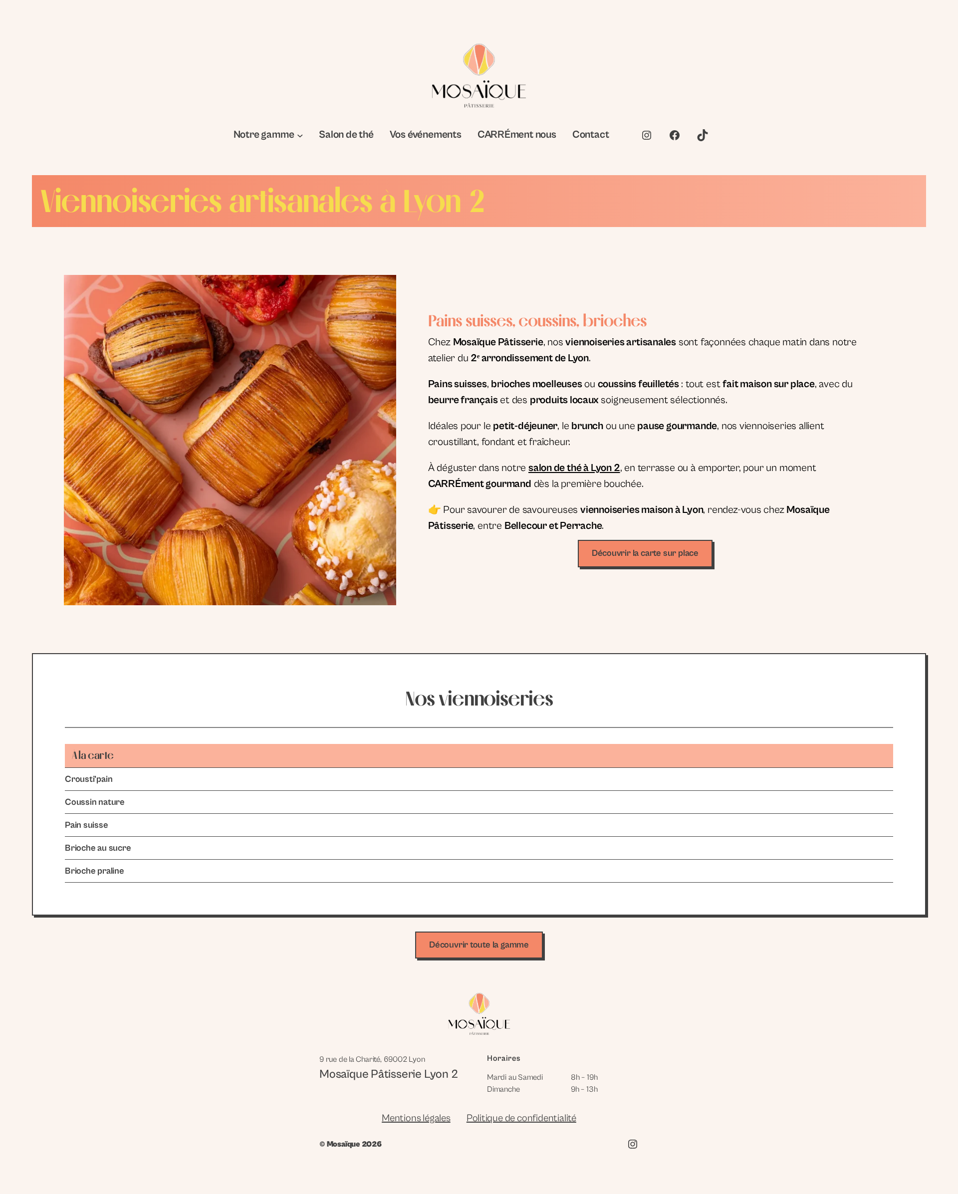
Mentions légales (416, 1118)
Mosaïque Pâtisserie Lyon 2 (388, 1074)
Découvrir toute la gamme (479, 945)
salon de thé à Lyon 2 (574, 468)
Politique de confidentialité (521, 1118)
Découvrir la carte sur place (645, 553)
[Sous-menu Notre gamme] (300, 135)
